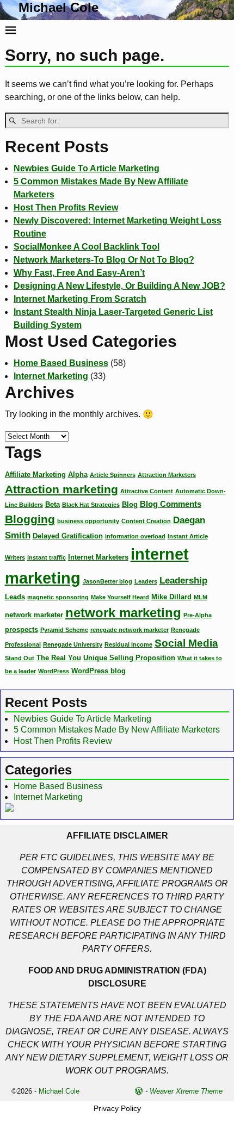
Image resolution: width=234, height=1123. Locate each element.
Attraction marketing (61, 489)
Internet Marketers (98, 557)
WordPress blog (98, 671)
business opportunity (88, 521)
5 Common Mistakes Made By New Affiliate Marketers (117, 729)
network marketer (34, 615)
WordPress (53, 671)
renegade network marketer (129, 629)
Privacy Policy (117, 1108)
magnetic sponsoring (58, 597)
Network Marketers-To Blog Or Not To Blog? (104, 259)
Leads (15, 597)
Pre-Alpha (197, 615)
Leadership (183, 580)
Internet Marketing (51, 376)
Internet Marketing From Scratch (80, 298)
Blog (130, 504)
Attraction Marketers (167, 474)
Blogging (30, 519)
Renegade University (72, 644)
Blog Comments (170, 503)
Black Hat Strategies (91, 504)
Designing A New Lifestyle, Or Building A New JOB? (119, 285)
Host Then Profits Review (66, 207)
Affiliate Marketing (35, 474)
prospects (21, 629)
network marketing (123, 612)
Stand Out (19, 658)
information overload (135, 536)
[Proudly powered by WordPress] (138, 1091)
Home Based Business (61, 363)
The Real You (58, 658)
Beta (52, 504)
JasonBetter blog (107, 581)
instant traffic (46, 557)
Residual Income (128, 644)
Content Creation (146, 521)
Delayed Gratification (68, 536)
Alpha (78, 474)
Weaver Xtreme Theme (186, 1091)
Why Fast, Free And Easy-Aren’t (79, 272)
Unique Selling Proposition (129, 658)
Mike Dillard (171, 597)
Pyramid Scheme (64, 629)
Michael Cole (58, 7)
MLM (200, 597)
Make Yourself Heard (120, 597)
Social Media (186, 643)
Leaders (145, 581)
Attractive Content (146, 491)
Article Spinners (113, 474)
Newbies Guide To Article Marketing (86, 168)
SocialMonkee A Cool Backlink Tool (86, 246)
